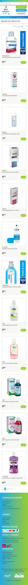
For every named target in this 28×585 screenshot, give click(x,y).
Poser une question (7, 554)
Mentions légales (6, 558)
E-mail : (11, 508)
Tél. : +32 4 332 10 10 (7, 506)
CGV (3, 559)
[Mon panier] (26, 3)
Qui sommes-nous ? (7, 552)
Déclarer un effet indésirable (9, 556)
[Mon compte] (21, 3)
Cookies (4, 563)
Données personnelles (8, 561)
